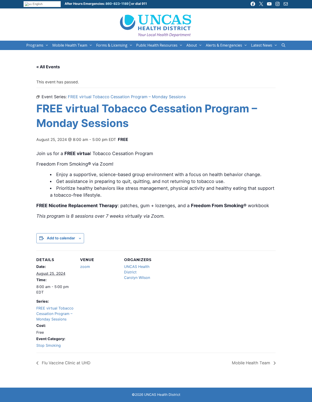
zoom (85, 266)
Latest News (261, 45)
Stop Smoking (48, 345)
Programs (34, 45)
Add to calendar (61, 238)
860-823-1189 (117, 3)
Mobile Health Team (69, 45)
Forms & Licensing (111, 45)
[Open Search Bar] (283, 45)
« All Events (48, 66)
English (37, 4)
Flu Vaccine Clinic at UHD (65, 362)
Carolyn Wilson (137, 277)
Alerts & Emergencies (224, 45)
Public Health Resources (156, 45)
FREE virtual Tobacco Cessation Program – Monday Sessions (55, 313)
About (191, 45)
